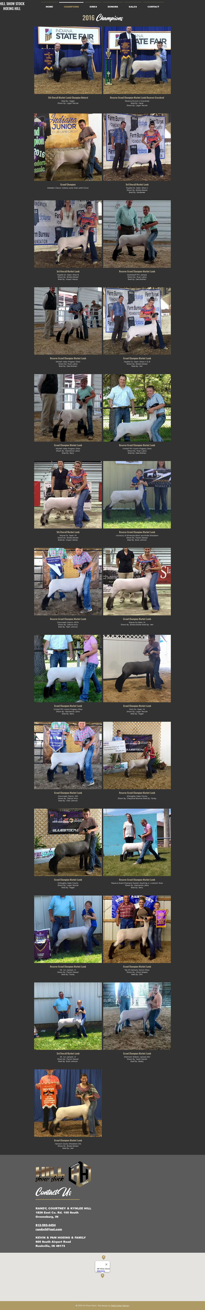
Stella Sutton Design (120, 1305)
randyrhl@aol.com (49, 1229)
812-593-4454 (46, 1225)
